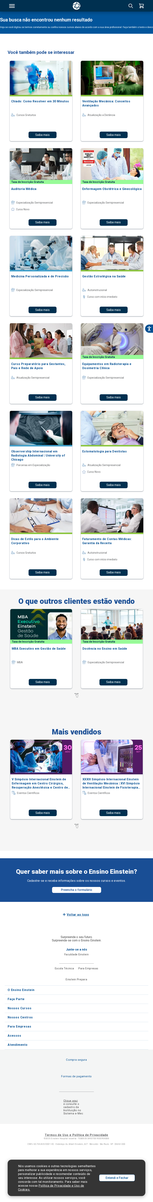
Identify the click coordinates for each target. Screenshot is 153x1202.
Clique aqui (70, 1100)
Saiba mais (42, 135)
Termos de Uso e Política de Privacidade (76, 1135)
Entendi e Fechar (117, 1178)
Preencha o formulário (76, 890)
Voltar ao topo (78, 914)
